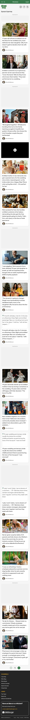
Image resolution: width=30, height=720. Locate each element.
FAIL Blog (3, 679)
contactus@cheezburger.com (9, 709)
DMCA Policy (26, 717)
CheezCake (4, 688)
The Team (3, 694)
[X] (27, 7)
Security (21, 717)
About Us (3, 696)
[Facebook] (24, 7)
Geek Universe (5, 685)
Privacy (18, 717)
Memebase (15, 2)
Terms (15, 717)
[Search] (4, 2)
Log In (27, 2)
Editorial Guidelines (6, 698)
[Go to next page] (19, 667)
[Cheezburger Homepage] (15, 713)
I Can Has (3, 676)
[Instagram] (20, 7)
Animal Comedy (5, 683)
